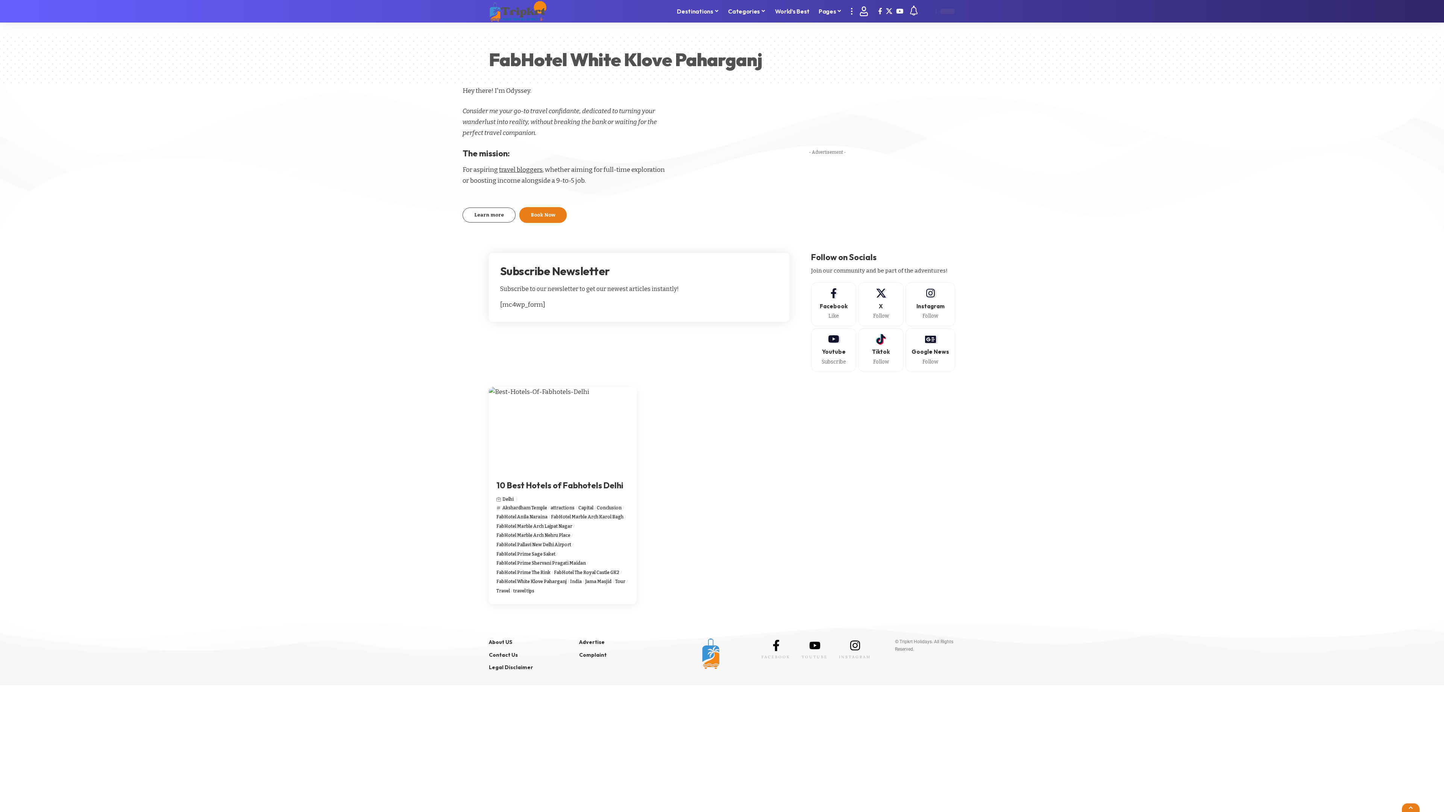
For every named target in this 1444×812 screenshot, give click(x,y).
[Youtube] (834, 350)
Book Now (543, 215)
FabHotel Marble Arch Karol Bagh (587, 517)
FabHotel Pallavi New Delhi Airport (533, 544)
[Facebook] (880, 11)
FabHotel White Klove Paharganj (531, 581)
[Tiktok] (881, 350)
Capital (585, 508)
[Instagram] (930, 304)
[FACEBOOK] (776, 645)
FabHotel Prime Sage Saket (525, 554)
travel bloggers (521, 170)
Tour (620, 581)
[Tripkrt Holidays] (518, 11)
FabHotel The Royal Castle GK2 (586, 572)
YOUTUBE (815, 656)
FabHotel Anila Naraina (522, 517)
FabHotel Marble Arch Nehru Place (533, 535)
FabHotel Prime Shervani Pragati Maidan (541, 563)
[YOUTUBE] (815, 645)
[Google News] (930, 350)
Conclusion (609, 508)
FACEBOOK (775, 656)
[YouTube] (899, 11)
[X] (889, 11)
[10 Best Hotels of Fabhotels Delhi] (563, 431)
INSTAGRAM (855, 656)
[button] (851, 11)
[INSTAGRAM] (855, 645)
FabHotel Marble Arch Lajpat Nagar (534, 526)
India (576, 581)
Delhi (508, 499)
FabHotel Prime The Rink (523, 572)
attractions (563, 508)
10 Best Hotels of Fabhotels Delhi (559, 485)
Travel (503, 591)
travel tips (523, 591)
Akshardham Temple (524, 508)
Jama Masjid (598, 581)
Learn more (489, 215)
